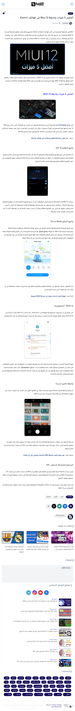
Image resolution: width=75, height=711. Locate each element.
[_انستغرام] (8, 704)
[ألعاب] (26, 704)
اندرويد (21, 678)
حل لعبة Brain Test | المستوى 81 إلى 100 (45, 651)
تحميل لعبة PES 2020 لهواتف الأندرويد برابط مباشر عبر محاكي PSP (37, 661)
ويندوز (18, 694)
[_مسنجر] (12, 704)
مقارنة (7, 690)
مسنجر (22, 690)
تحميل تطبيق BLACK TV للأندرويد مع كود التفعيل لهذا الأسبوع (38, 631)
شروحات (60, 686)
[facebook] (46, 592)
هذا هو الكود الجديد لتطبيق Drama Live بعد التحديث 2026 (40, 601)
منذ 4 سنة (53, 659)
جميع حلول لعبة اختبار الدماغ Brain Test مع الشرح (42, 641)
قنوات (7, 686)
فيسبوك (21, 686)
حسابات (26, 682)
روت (6, 682)
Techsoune (65, 23)
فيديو (29, 686)
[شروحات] (41, 704)
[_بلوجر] (19, 707)
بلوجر (6, 678)
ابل (62, 678)
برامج (13, 678)
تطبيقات (51, 682)
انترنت (28, 678)
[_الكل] (4, 704)
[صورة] (65, 602)
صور (46, 686)
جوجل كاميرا (35, 682)
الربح (42, 678)
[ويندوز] (30, 704)
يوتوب (9, 694)
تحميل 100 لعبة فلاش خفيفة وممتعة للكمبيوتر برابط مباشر (39, 611)
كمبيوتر (68, 690)
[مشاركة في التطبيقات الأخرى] (48, 506)
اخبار (70, 13)
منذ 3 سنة (53, 619)
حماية (12, 682)
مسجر (30, 690)
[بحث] (3, 4)
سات (68, 686)
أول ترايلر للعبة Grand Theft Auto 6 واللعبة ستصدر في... (63, 548)
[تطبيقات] (23, 704)
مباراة (54, 690)
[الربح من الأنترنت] (30, 707)
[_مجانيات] (12, 707)
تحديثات (67, 682)
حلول (19, 682)
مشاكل (15, 690)
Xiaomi (48, 496)
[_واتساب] (15, 704)
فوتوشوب (38, 686)
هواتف (49, 694)
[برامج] (34, 707)
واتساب (39, 694)
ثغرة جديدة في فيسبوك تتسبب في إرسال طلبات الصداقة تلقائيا (37, 548)
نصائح (59, 694)
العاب (35, 678)
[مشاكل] (37, 704)
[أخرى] (26, 707)
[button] (65, 506)
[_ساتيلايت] (15, 707)
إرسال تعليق (66, 568)
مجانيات (46, 690)
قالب (14, 686)
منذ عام (54, 599)
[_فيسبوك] (19, 704)
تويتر (44, 682)
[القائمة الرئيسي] (71, 4)
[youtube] (40, 592)
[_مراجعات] (23, 707)
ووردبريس (29, 694)
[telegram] (28, 592)
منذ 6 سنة (53, 609)
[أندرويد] (34, 704)
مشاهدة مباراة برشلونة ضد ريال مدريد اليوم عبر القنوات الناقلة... (14, 549)
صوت (52, 686)
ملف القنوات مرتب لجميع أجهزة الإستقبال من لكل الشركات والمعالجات (35, 621)
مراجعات (38, 690)
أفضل (55, 496)
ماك (61, 690)
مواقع (68, 694)
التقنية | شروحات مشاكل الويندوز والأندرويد (54, 706)
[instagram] (34, 592)
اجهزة (55, 678)
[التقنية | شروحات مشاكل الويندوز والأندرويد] (37, 4)
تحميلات (59, 682)
